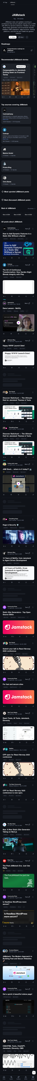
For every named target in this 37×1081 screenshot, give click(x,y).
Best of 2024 (6, 214)
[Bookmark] (22, 97)
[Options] (27, 37)
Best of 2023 (17, 214)
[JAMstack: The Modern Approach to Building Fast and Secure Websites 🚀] (18, 966)
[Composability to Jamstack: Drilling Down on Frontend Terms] (15, 81)
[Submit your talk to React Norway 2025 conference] (18, 657)
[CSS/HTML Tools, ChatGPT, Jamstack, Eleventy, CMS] (18, 1055)
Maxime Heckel (8, 153)
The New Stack (11, 824)
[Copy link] (28, 97)
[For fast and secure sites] (18, 692)
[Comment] (12, 258)
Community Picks (12, 606)
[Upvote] (3, 97)
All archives (31, 208)
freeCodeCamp (8, 114)
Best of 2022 (28, 214)
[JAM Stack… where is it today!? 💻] (18, 479)
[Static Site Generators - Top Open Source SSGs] (18, 622)
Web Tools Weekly (12, 712)
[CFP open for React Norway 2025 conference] (18, 763)
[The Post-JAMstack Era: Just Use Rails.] (18, 875)
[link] (4, 1078)
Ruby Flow (10, 860)
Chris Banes (7, 182)
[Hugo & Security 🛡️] (18, 532)
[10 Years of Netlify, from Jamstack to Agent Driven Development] (18, 567)
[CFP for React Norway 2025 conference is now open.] (18, 792)
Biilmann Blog (11, 340)
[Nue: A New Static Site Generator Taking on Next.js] (18, 839)
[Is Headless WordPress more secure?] (18, 911)
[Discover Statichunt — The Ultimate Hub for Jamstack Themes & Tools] (18, 407)
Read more (5, 119)
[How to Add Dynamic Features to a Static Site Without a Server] (18, 243)
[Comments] (10, 97)
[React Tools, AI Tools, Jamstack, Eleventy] (18, 727)
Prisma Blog (7, 167)
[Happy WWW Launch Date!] (18, 354)
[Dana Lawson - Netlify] (18, 318)
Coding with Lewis (12, 463)
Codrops (6, 133)
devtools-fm (11, 302)
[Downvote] (16, 97)
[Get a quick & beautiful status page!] (18, 1002)
